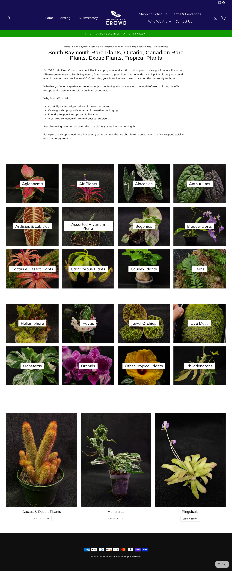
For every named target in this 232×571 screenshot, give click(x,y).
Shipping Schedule (153, 14)
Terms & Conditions (186, 14)
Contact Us (183, 21)
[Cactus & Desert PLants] (41, 460)
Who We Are (158, 21)
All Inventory (88, 18)
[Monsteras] (116, 460)
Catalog (65, 18)
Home (49, 18)
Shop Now (41, 518)
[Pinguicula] (190, 460)
